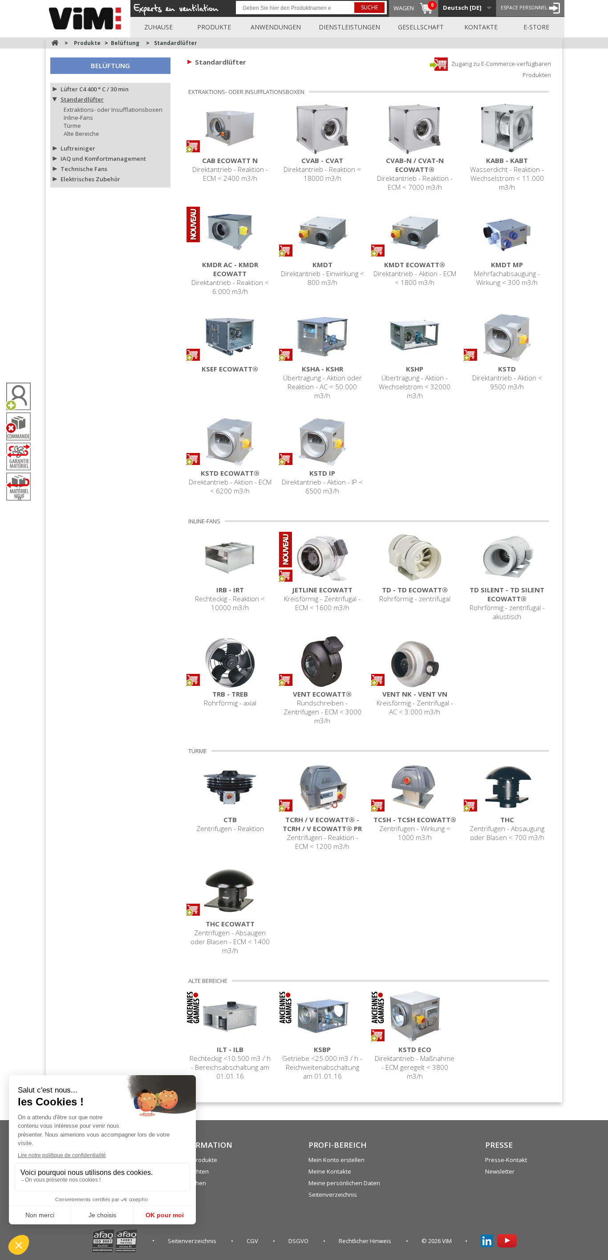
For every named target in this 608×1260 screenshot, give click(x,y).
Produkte (214, 27)
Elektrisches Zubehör (90, 179)
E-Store (536, 27)
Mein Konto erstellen (336, 1160)
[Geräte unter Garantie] (21, 456)
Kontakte (481, 27)
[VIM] (87, 17)
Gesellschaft (421, 27)
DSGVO (299, 1241)
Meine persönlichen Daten (344, 1183)
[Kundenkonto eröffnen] (21, 397)
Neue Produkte (196, 1160)
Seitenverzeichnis (332, 1195)
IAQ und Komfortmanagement (103, 159)
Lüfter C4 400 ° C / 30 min (95, 89)
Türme (72, 126)
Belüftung (110, 65)
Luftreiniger (78, 148)
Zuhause (158, 27)
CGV (253, 1241)
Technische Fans (84, 169)
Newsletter (500, 1171)
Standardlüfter (82, 99)
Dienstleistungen (349, 27)
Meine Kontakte (329, 1171)
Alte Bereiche (81, 134)
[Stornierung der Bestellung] (21, 426)
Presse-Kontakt (506, 1160)
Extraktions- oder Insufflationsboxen (113, 110)
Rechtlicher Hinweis (366, 1241)
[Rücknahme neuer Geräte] (21, 487)
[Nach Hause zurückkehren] (54, 43)
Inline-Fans (78, 118)
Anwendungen (276, 27)
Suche (369, 7)
